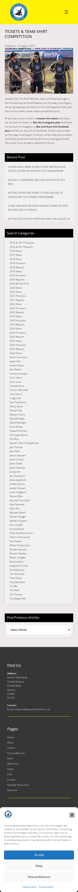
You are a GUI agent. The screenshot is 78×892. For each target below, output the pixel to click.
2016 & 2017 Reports (21, 247)
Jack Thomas (16, 447)
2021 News (16, 292)
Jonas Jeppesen (18, 480)
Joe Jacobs (15, 471)
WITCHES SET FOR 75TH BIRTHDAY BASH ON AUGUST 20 (39, 219)
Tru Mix (14, 586)
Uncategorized (18, 598)
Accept (39, 855)
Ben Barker (16, 369)
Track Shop (16, 578)
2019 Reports (17, 279)
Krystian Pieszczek (20, 500)
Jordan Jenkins (17, 484)
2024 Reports (17, 336)
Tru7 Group (16, 594)
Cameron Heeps (18, 373)
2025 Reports (17, 349)
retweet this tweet (47, 118)
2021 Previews (18, 296)
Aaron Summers (18, 357)
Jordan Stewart (18, 488)
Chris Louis (16, 382)
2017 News (16, 255)
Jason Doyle (16, 463)
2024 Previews (18, 332)
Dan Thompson (18, 402)
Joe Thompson (17, 476)
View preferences (39, 877)
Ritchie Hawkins (18, 553)
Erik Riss (14, 439)
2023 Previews (18, 320)
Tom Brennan (17, 574)
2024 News (16, 328)
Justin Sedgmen (18, 492)
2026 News (16, 353)
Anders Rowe (17, 365)
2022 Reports (17, 312)
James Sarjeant (18, 455)
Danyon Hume (17, 414)
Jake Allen (15, 451)
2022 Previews (18, 308)
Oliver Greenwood (20, 537)
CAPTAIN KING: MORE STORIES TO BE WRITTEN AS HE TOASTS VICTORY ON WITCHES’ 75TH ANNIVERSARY (37, 169)
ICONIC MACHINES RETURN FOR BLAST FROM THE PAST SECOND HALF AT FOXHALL (38, 208)
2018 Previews (18, 263)
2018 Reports (17, 267)
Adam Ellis (15, 361)
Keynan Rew (16, 496)
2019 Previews (18, 275)
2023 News (16, 316)
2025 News (16, 341)
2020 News (16, 288)
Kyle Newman (17, 504)
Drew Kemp (16, 426)
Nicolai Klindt (17, 529)
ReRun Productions (20, 545)
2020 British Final (19, 283)
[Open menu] (66, 12)
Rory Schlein (16, 561)
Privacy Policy (46, 886)
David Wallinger (18, 422)
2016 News (16, 251)
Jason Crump (16, 459)
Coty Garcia (16, 394)
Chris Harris (16, 377)
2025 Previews (18, 345)
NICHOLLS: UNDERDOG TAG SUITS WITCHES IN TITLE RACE (36, 182)
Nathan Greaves (18, 520)
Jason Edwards (17, 467)
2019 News (16, 271)
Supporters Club (18, 565)
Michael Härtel (17, 512)
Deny (39, 866)
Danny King (16, 410)
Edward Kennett (18, 430)
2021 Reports (17, 300)
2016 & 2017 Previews (22, 242)
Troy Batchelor (18, 582)
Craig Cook (15, 398)
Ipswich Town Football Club (24, 443)
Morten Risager (18, 516)
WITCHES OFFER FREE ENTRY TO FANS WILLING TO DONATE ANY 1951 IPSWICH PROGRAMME (35, 194)
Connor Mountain (19, 390)
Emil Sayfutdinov (19, 435)
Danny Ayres (16, 406)
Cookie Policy (29, 886)
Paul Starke (16, 541)
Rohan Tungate (18, 557)
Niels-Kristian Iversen (21, 533)
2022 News (16, 304)
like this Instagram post (46, 122)
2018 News (16, 259)
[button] (72, 815)
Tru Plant (14, 590)
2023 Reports (17, 324)
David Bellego (17, 418)
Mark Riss (15, 508)
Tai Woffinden (17, 570)
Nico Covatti (16, 524)
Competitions (17, 386)
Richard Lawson (18, 549)
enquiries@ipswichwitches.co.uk (32, 709)
